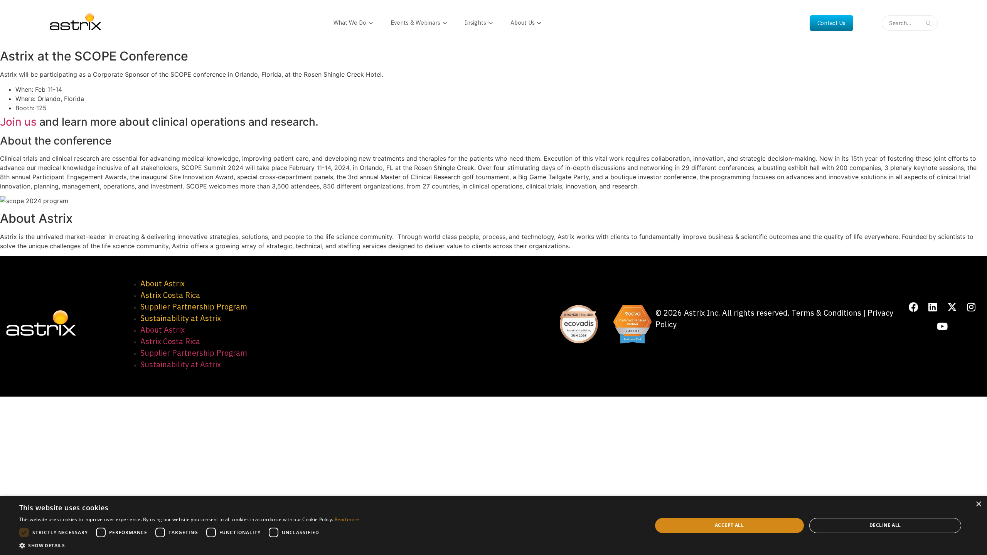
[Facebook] (913, 307)
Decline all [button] (885, 525)
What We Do (349, 22)
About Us (522, 22)
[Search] (928, 23)
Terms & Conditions (826, 313)
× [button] (978, 504)
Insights (475, 22)
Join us (18, 121)
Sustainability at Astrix (180, 318)
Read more (347, 519)
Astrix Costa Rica (170, 295)
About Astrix (162, 283)
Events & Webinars (415, 22)
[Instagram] (971, 307)
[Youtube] (942, 326)
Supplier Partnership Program (193, 306)
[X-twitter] (952, 307)
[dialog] (493, 525)
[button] (189, 545)
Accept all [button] (729, 525)
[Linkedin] (932, 307)
